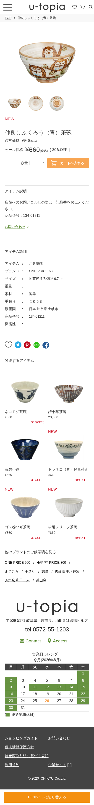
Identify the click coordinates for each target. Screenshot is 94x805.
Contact (33, 641)
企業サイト (57, 765)
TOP (8, 18)
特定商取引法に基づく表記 (27, 756)
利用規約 (12, 765)
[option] (47, 63)
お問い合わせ (59, 738)
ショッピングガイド (21, 738)
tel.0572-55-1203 (47, 629)
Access (60, 641)
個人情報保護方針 (19, 747)
